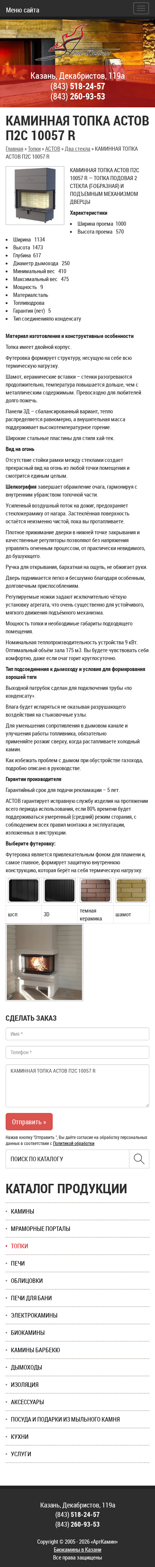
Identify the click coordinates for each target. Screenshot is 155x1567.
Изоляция (24, 1384)
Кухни (20, 1436)
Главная (14, 148)
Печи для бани (31, 1298)
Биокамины (28, 1333)
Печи (18, 1263)
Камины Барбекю (35, 1350)
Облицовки (27, 1281)
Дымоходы (26, 1367)
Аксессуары (27, 1402)
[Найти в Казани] (139, 1159)
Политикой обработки (73, 1143)
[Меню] (141, 8)
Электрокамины (34, 1315)
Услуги (21, 1454)
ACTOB (52, 148)
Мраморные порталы (40, 1229)
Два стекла (77, 148)
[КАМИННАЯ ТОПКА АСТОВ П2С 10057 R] (35, 195)
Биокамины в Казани (77, 1549)
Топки (34, 148)
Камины (22, 1211)
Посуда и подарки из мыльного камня (65, 1419)
